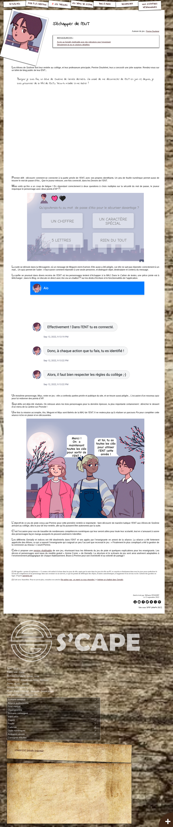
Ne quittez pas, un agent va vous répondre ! (78, 580)
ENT (24, 750)
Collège (30, 676)
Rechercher (127, 4)
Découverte (35, 691)
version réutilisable (43, 550)
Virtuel (15, 668)
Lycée (36, 676)
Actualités (14, 4)
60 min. (17, 684)
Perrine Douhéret (152, 31)
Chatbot (18, 750)
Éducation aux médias (30, 680)
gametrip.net (27, 576)
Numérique (44, 680)
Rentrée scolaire (47, 691)
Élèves (21, 672)
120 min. (25, 684)
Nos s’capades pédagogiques (149, 5)
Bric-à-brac (105, 4)
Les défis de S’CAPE (82, 4)
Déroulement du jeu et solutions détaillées (73, 45)
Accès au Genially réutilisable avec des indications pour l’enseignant (84, 42)
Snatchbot (39, 750)
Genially (30, 750)
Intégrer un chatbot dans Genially (110, 580)
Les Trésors (61, 5)
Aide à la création (37, 4)
